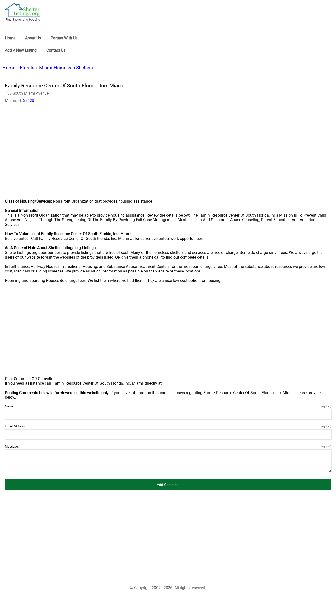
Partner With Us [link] (64, 38)
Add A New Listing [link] (21, 50)
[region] (168, 158)
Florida (27, 67)
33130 (28, 100)
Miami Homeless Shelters (66, 67)
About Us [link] (33, 38)
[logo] (22, 12)
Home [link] (10, 38)
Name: (168, 406)
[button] (168, 484)
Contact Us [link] (55, 50)
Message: (168, 446)
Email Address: (168, 426)
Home (8, 67)
